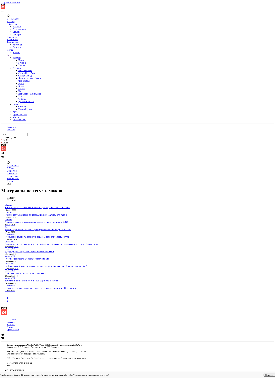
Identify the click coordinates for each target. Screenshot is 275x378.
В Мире (10, 21)
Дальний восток (26, 101)
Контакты (11, 324)
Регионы (17, 68)
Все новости (13, 19)
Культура (17, 57)
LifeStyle (17, 34)
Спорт (16, 104)
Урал (20, 96)
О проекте (11, 319)
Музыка (22, 63)
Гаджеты (17, 47)
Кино (21, 60)
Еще (9, 55)
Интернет (17, 44)
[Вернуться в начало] (3, 8)
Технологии (13, 42)
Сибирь (22, 99)
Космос (16, 52)
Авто (15, 112)
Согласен (269, 375)
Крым (21, 86)
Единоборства (25, 109)
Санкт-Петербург (26, 73)
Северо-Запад (25, 75)
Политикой (105, 375)
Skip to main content (10, 2)
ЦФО (21, 83)
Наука (10, 50)
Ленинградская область (29, 78)
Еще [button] (9, 183)
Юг (20, 91)
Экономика (12, 39)
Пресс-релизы (19, 119)
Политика (12, 37)
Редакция (11, 127)
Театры (21, 65)
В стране (17, 26)
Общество (12, 24)
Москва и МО (25, 70)
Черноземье (24, 81)
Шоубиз (16, 32)
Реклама (11, 129)
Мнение (16, 117)
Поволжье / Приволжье (29, 94)
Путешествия (19, 29)
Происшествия (20, 114)
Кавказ (21, 88)
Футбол (22, 106)
